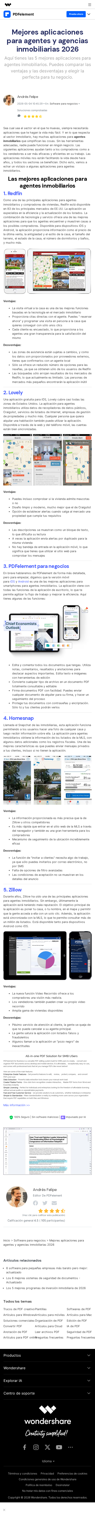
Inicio (6, 1240)
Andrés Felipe (27, 96)
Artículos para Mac (79, 1315)
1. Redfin (12, 193)
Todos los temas (17, 1301)
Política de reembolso (39, 1485)
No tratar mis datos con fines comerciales (47, 1490)
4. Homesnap (18, 718)
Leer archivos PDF (47, 1332)
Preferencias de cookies (72, 1473)
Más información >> (16, 1105)
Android (23, 581)
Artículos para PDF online (20, 1337)
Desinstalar (63, 1485)
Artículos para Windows (19, 1315)
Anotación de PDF (15, 1332)
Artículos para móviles (50, 1315)
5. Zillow (12, 890)
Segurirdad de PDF (79, 1332)
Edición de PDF (77, 1320)
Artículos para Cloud (48, 1326)
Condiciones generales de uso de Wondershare (47, 1479)
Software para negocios (64, 103)
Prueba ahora (76, 14)
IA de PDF (73, 1326)
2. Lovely (13, 392)
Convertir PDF (12, 1326)
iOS (12, 581)
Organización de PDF (49, 1320)
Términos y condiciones (22, 1473)
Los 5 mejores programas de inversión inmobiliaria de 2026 (46, 1288)
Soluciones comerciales (18, 1320)
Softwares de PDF (79, 1309)
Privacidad (47, 1473)
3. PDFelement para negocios (36, 566)
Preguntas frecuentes (49, 1337)
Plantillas (41, 1309)
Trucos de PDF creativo (19, 1309)
